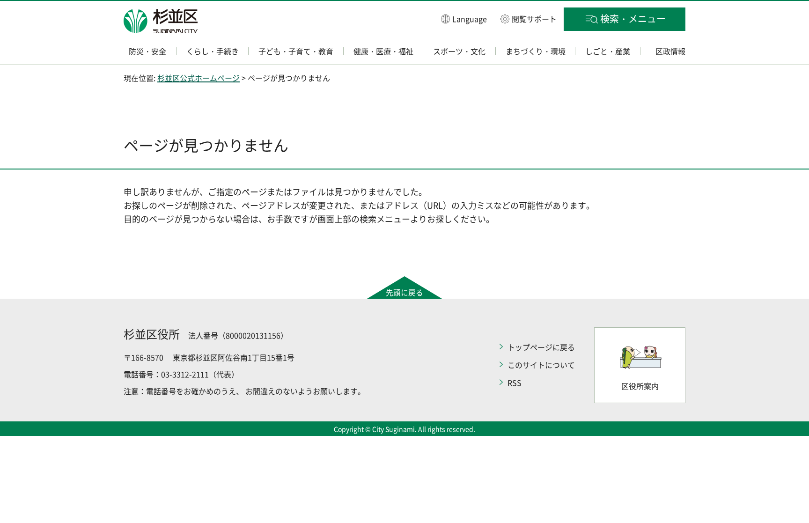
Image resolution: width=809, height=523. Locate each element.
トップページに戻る (541, 347)
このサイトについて (541, 364)
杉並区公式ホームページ (198, 77)
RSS (514, 382)
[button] (463, 18)
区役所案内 (640, 385)
